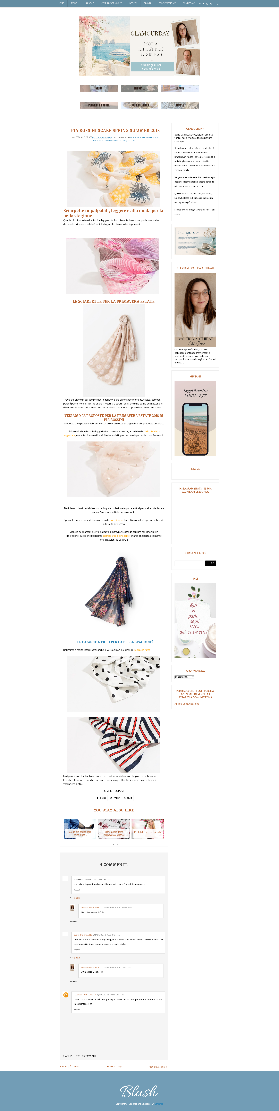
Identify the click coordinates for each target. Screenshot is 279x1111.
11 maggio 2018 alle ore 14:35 (97, 880)
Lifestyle (89, 3)
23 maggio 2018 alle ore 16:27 (118, 967)
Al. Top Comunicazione (187, 704)
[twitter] (203, 3)
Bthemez (159, 1104)
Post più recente (71, 1066)
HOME (61, 3)
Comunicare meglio (111, 3)
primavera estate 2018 (116, 141)
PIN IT (129, 798)
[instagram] (207, 3)
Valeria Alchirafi (90, 908)
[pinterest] (211, 3)
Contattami (189, 3)
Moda (74, 3)
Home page (116, 1066)
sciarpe (132, 141)
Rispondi (77, 890)
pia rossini (98, 141)
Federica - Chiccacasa (85, 995)
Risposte (76, 898)
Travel (147, 3)
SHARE (102, 798)
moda (133, 138)
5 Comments (120, 138)
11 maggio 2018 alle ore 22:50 (106, 935)
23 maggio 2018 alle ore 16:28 (118, 908)
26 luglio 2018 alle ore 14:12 (110, 995)
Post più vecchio (157, 1066)
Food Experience (167, 3)
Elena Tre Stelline (83, 935)
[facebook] (200, 3)
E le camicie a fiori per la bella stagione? (113, 642)
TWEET (116, 798)
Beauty (133, 3)
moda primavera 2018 (147, 138)
